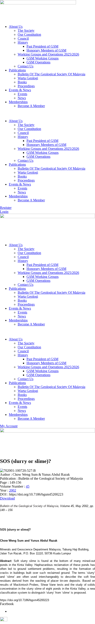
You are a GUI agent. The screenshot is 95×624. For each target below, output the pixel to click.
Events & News (20, 90)
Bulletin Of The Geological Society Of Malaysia (51, 74)
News (22, 98)
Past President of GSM (42, 46)
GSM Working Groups (43, 58)
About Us (16, 26)
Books (22, 82)
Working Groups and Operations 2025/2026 (48, 54)
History (23, 42)
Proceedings (26, 86)
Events (22, 94)
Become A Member (31, 106)
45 (27, 486)
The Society (26, 30)
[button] (47, 113)
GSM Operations (38, 62)
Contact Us (25, 66)
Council (23, 38)
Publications (17, 70)
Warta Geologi (28, 78)
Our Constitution (29, 34)
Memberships (18, 102)
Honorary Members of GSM (46, 50)
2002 (12, 490)
